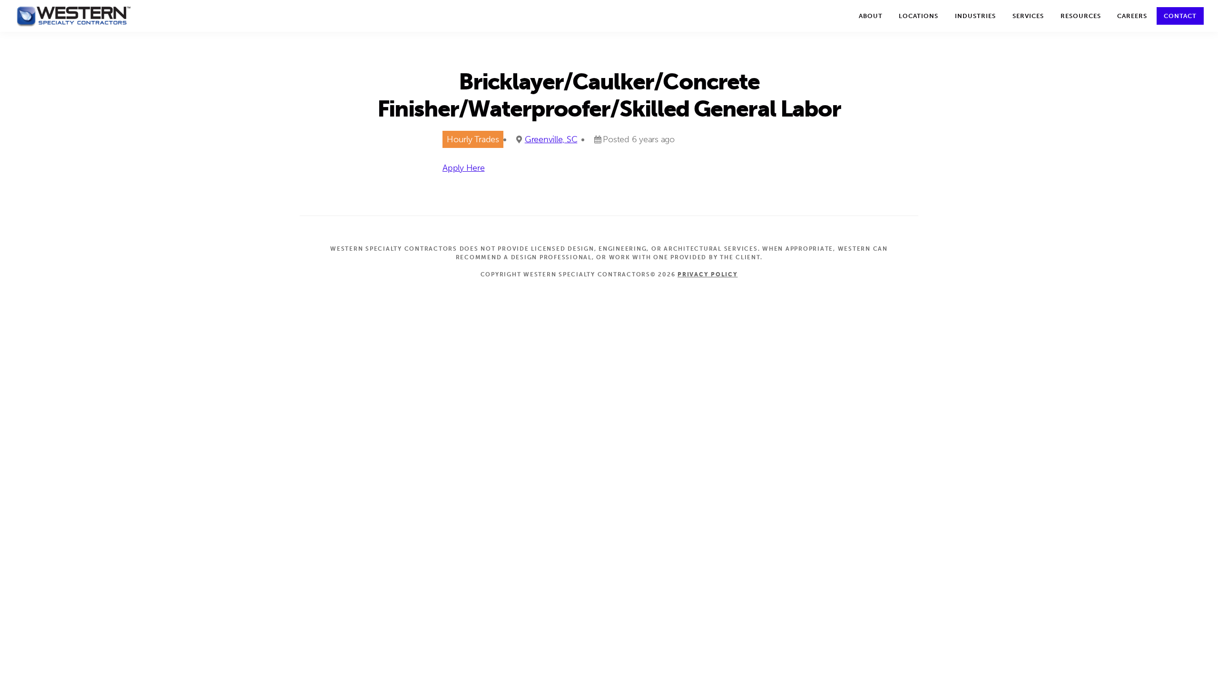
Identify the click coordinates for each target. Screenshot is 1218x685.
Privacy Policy (708, 274)
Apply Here (463, 168)
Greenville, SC (551, 139)
